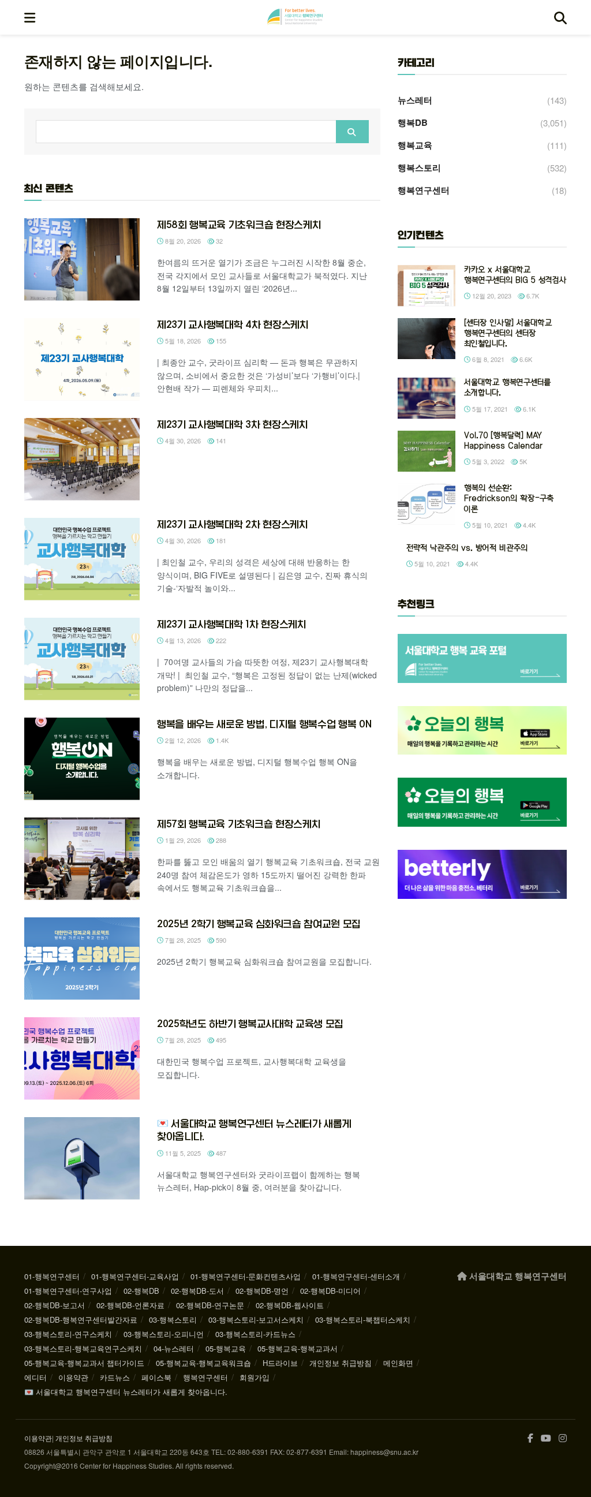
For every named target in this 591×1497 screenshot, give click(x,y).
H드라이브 (280, 1362)
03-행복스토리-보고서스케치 (256, 1319)
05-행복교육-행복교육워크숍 (203, 1362)
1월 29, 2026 (182, 840)
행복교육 (415, 145)
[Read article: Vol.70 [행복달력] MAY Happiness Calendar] (426, 451)
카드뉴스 (115, 1377)
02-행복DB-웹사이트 (290, 1305)
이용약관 (73, 1377)
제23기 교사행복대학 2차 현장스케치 (232, 524)
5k (522, 461)
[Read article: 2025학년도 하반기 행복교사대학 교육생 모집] (82, 1058)
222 (220, 640)
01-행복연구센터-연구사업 (68, 1290)
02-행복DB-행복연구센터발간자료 (80, 1319)
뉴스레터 (415, 100)
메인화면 (398, 1362)
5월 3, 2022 (487, 461)
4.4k (528, 524)
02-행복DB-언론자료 (130, 1305)
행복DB (413, 122)
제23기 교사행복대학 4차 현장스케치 (233, 324)
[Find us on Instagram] (563, 1438)
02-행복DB (141, 1290)
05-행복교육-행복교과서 (297, 1348)
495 (220, 1039)
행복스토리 (419, 167)
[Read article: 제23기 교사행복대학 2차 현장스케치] (82, 559)
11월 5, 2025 (182, 1153)
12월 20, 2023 (490, 295)
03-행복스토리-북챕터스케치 (362, 1319)
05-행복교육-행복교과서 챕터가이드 (84, 1362)
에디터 (35, 1377)
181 (220, 540)
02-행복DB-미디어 (330, 1290)
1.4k (221, 740)
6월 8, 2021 (487, 359)
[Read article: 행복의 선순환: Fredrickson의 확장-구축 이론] (426, 504)
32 (218, 240)
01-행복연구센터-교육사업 (135, 1276)
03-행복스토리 (173, 1319)
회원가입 (255, 1377)
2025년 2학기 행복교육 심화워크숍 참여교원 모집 (259, 923)
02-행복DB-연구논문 (210, 1305)
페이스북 (156, 1377)
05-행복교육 (225, 1348)
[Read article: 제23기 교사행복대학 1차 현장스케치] (82, 659)
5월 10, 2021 (489, 524)
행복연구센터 (424, 190)
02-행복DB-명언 (262, 1290)
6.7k (532, 295)
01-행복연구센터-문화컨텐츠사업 (245, 1276)
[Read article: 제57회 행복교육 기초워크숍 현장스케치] (82, 858)
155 (220, 340)
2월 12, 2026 (182, 740)
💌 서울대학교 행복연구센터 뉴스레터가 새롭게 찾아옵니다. (125, 1391)
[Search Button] (560, 17)
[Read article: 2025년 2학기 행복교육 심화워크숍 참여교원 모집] (82, 958)
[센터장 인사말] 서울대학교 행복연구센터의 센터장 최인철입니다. (508, 333)
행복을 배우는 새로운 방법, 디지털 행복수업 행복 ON (264, 724)
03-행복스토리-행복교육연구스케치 (83, 1348)
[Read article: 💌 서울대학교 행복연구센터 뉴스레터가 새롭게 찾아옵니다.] (82, 1158)
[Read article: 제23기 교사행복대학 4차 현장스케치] (82, 359)
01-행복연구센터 (52, 1276)
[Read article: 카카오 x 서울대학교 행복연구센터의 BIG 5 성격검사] (426, 286)
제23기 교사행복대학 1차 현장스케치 (231, 624)
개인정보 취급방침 (340, 1362)
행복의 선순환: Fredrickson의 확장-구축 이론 (508, 498)
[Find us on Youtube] (546, 1438)
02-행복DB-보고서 (54, 1305)
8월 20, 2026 (182, 240)
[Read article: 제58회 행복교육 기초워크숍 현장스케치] (82, 259)
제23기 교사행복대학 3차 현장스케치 (232, 424)
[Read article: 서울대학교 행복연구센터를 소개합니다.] (426, 398)
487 (220, 1153)
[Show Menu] (29, 17)
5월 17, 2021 (489, 408)
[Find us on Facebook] (530, 1438)
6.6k (525, 359)
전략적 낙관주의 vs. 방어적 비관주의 (467, 548)
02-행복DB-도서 (197, 1290)
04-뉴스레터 (174, 1348)
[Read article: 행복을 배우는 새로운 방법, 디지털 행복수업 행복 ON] (82, 759)
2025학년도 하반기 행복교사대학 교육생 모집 (250, 1023)
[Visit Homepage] (295, 17)
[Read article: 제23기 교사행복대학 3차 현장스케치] (82, 459)
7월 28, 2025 (182, 940)
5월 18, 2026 (182, 340)
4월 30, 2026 (182, 440)
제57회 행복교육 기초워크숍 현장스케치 (238, 823)
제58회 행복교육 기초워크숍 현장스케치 (239, 224)
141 (220, 440)
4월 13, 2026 (182, 640)
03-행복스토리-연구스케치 (68, 1333)
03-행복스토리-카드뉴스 (255, 1333)
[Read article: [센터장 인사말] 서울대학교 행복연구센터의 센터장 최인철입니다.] (426, 339)
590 (220, 940)
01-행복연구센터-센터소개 (356, 1276)
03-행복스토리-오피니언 (164, 1333)
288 (220, 840)
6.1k (528, 408)
